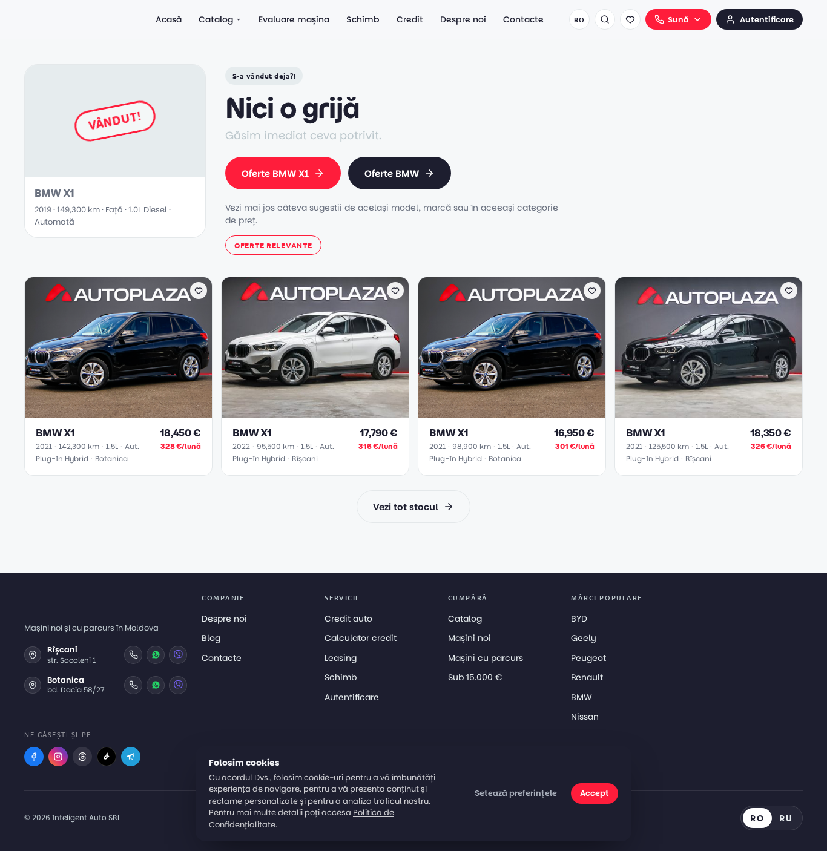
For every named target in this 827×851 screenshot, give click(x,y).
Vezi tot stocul (405, 507)
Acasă (169, 19)
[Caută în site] (605, 19)
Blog (211, 638)
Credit (410, 19)
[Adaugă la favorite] (198, 290)
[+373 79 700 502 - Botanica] (133, 685)
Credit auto (348, 619)
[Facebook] (34, 756)
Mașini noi (469, 638)
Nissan (585, 717)
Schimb (363, 19)
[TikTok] (106, 756)
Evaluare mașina (294, 19)
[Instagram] (58, 756)
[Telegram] (130, 756)
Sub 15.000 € (475, 677)
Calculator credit (361, 638)
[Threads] (82, 756)
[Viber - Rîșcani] (178, 655)
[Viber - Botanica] (178, 685)
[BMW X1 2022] (315, 347)
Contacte (523, 19)
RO (579, 19)
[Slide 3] (121, 411)
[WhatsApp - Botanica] (156, 685)
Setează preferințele (516, 793)
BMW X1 (55, 433)
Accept (594, 793)
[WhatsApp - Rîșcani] (156, 655)
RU (786, 817)
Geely (583, 638)
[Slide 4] (128, 411)
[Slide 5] (135, 411)
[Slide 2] (114, 411)
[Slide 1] (104, 411)
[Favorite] (630, 19)
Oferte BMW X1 (275, 173)
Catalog (216, 19)
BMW (581, 697)
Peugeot (588, 658)
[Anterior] (40, 347)
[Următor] (196, 347)
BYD (579, 619)
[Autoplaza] (77, 19)
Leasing (341, 658)
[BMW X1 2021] (118, 347)
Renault (587, 677)
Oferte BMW (391, 173)
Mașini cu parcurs (485, 658)
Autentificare (767, 19)
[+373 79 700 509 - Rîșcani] (133, 655)
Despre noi (463, 19)
